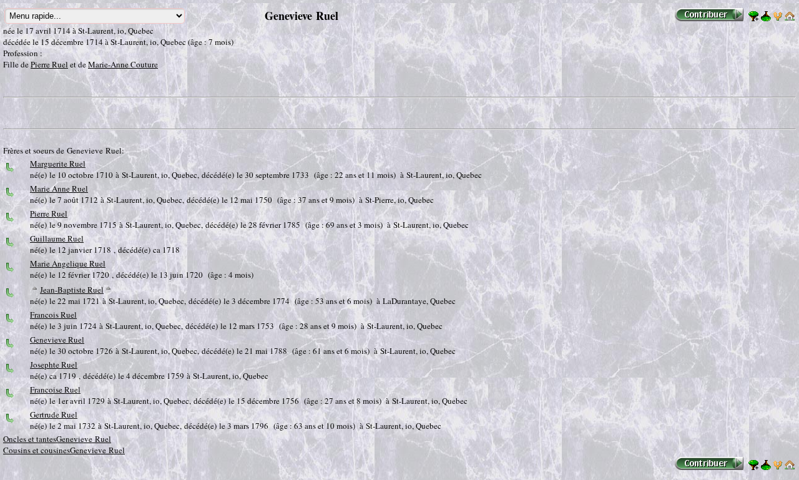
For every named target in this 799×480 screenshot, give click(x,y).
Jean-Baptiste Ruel (72, 289)
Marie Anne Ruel (59, 188)
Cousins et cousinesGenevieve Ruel (64, 450)
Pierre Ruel (49, 64)
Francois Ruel (53, 314)
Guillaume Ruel (57, 238)
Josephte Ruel (53, 364)
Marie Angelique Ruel (67, 263)
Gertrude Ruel (53, 414)
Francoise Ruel (55, 389)
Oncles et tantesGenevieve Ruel (57, 438)
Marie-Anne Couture (123, 64)
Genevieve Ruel (57, 339)
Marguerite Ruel (58, 163)
